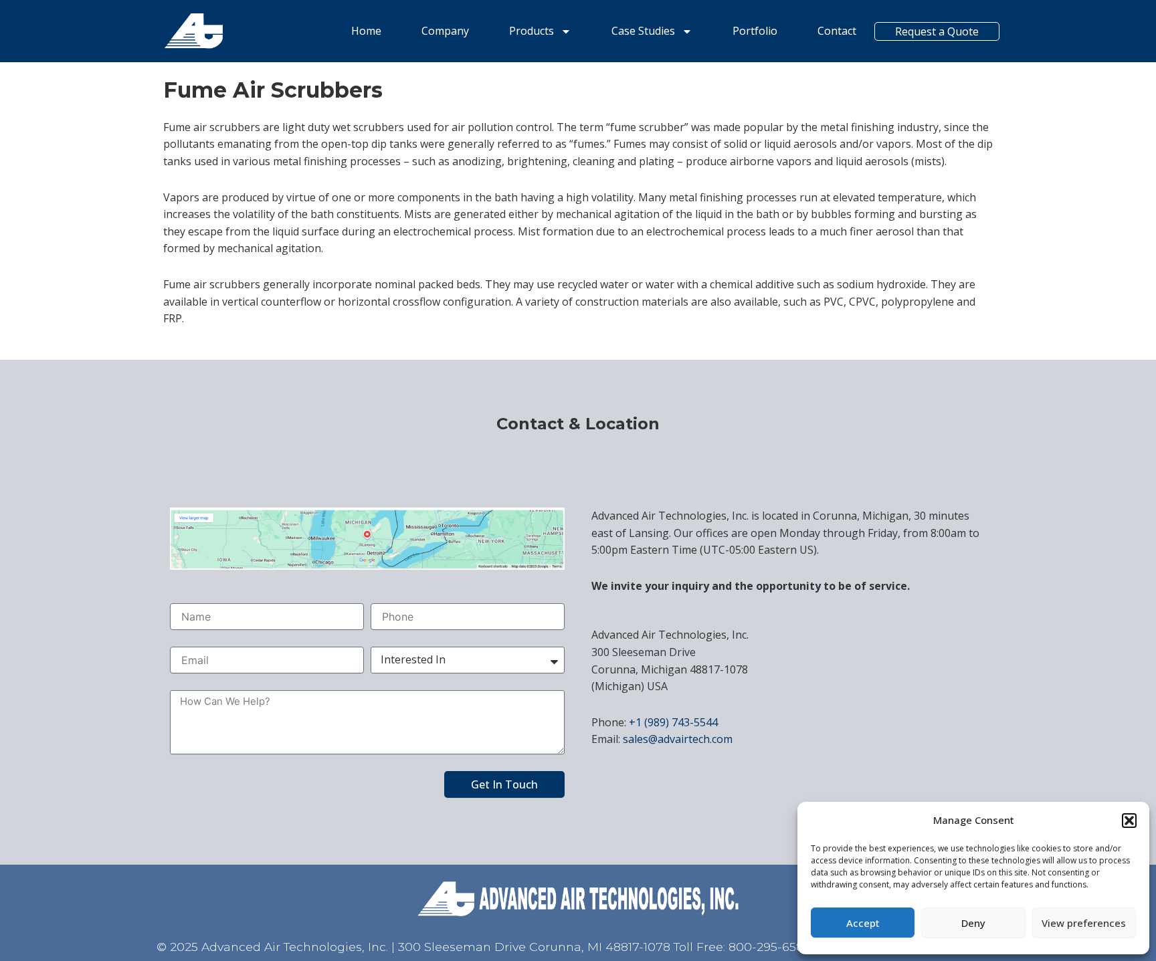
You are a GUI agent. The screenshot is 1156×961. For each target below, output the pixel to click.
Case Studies (643, 30)
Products (531, 30)
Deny (973, 923)
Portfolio (755, 30)
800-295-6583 (769, 947)
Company (445, 30)
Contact (836, 30)
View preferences (1084, 923)
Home (366, 30)
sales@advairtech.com (678, 739)
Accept (863, 923)
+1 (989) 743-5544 (673, 722)
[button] (1129, 820)
